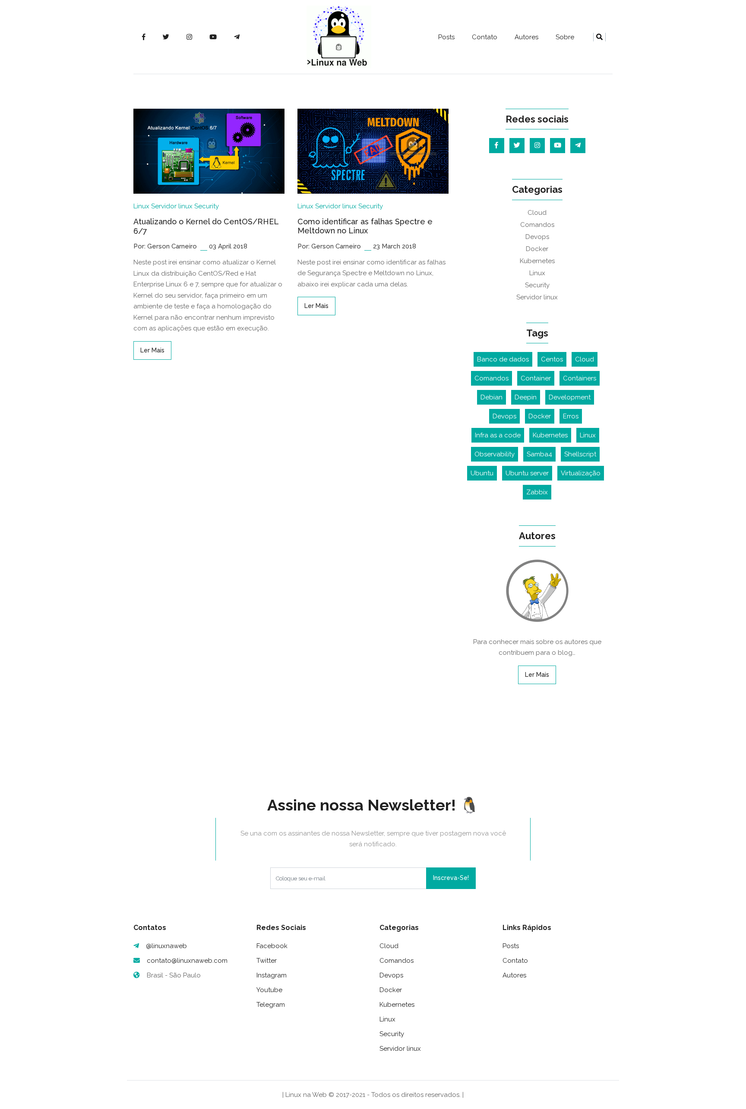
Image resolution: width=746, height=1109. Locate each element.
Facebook (272, 946)
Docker (537, 249)
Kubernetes (537, 261)
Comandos (537, 225)
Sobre (565, 37)
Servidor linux (172, 206)
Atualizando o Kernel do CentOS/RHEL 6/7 (205, 226)
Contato (484, 37)
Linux (141, 206)
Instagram (271, 975)
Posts (446, 37)
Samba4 (539, 454)
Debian (491, 397)
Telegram (270, 1004)
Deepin (526, 397)
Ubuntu (482, 473)
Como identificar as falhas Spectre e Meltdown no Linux (365, 226)
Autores (526, 37)
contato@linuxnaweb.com (187, 960)
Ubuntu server (527, 473)
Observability (494, 454)
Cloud (537, 213)
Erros (570, 416)
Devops (537, 237)
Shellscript (580, 454)
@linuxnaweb (166, 946)
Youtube (269, 990)
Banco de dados (503, 359)
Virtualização (581, 473)
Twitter (266, 960)
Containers (579, 378)
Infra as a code (498, 435)
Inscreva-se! (451, 877)
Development (570, 397)
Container (536, 378)
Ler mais (152, 350)
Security (206, 206)
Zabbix (537, 492)
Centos (552, 359)
